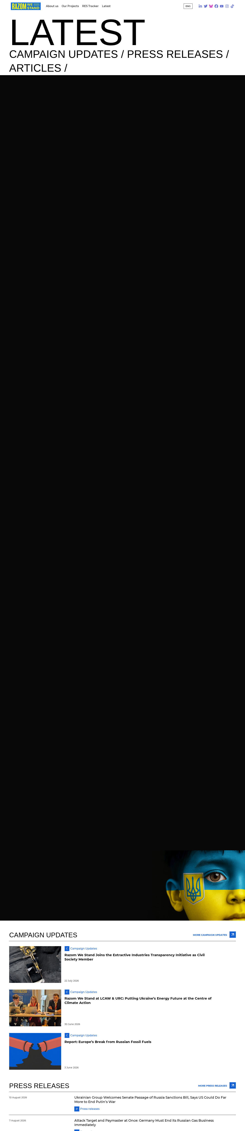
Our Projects (70, 6)
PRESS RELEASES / (178, 54)
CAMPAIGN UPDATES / (68, 54)
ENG (188, 6)
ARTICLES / (38, 68)
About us (52, 6)
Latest (106, 6)
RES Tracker (90, 6)
